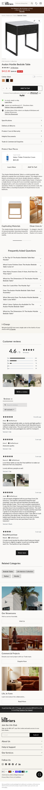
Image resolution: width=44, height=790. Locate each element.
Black (7, 80)
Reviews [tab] (8, 399)
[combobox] (24, 3)
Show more (22, 553)
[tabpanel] (22, 479)
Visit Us (22, 621)
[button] (9, 380)
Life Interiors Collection (9, 61)
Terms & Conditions (15, 777)
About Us (6, 741)
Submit (36, 735)
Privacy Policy (5, 777)
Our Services (7, 752)
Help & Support (9, 747)
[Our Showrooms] (22, 598)
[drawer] (22, 120)
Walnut (11, 80)
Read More (22, 701)
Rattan (6, 576)
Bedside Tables (8, 571)
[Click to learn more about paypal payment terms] (22, 96)
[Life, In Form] (22, 679)
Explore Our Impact (26, 710)
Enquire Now (22, 661)
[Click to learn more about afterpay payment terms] (34, 93)
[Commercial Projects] (22, 639)
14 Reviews (14, 68)
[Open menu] (3, 3)
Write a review (22, 392)
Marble (16, 576)
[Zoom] (39, 21)
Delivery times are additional (14, 107)
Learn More (11, 167)
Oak (3, 80)
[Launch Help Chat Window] (39, 774)
